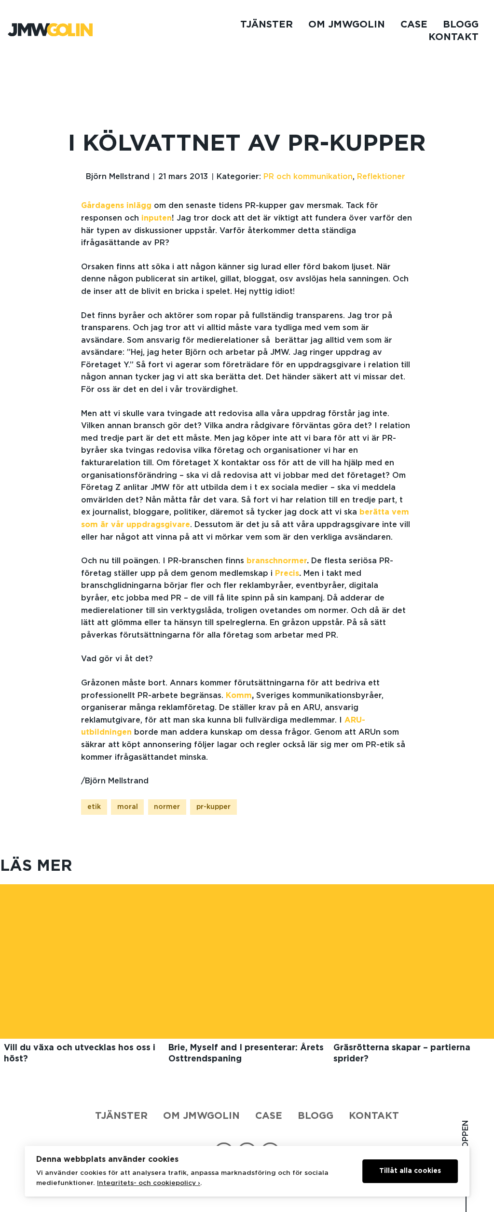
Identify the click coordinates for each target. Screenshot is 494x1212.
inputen (156, 218)
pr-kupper (213, 807)
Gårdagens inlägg (116, 205)
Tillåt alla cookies (410, 1171)
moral (127, 807)
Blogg (461, 24)
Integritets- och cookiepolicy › (148, 1183)
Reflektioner (381, 177)
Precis (287, 573)
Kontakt (453, 37)
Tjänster (266, 24)
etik (94, 807)
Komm (239, 695)
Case (413, 24)
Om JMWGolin (346, 24)
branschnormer (277, 561)
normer (167, 807)
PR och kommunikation (308, 177)
